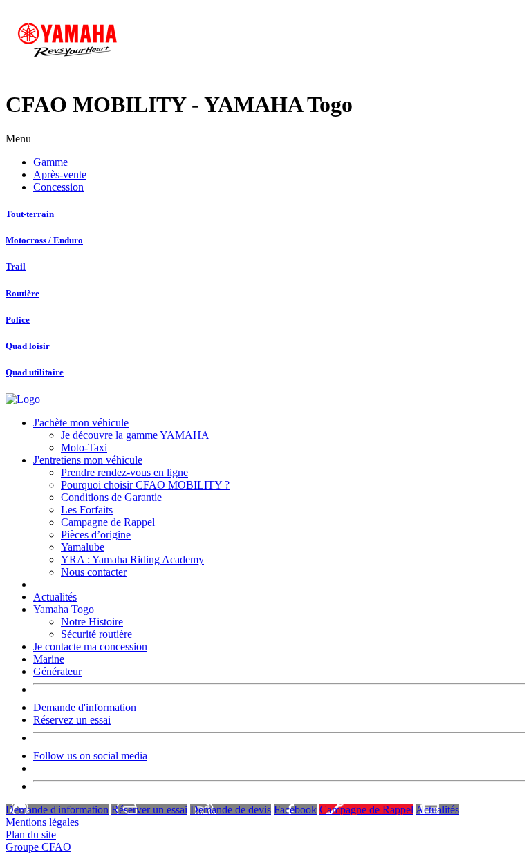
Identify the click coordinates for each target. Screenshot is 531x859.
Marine (48, 659)
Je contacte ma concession (90, 646)
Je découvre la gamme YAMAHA (135, 435)
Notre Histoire (92, 621)
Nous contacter (94, 572)
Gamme (50, 162)
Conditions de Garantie (111, 497)
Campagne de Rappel (108, 522)
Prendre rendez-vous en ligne (124, 472)
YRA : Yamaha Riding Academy (132, 559)
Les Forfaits (87, 510)
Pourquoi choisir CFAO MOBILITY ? (145, 485)
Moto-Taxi (84, 447)
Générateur (57, 671)
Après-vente (59, 174)
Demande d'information (84, 707)
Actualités (55, 597)
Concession (58, 187)
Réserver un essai (149, 809)
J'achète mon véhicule (81, 422)
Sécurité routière (96, 634)
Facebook (295, 809)
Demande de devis (230, 809)
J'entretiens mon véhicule (87, 460)
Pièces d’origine (96, 534)
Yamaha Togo (63, 609)
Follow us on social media (90, 756)
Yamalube (82, 547)
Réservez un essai (72, 720)
